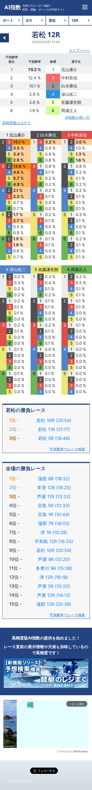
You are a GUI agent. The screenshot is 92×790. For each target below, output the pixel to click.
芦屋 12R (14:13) (54, 595)
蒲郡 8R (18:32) (54, 478)
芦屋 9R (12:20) (54, 559)
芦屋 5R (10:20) (54, 586)
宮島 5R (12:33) (54, 505)
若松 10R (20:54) (53, 420)
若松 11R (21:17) (54, 429)
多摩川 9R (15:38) (54, 568)
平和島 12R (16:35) (54, 541)
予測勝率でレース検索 (67, 449)
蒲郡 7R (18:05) (54, 523)
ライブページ (79, 50)
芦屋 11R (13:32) (54, 496)
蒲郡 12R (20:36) (53, 604)
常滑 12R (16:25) (54, 487)
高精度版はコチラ (16, 123)
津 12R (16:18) (54, 577)
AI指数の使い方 (77, 117)
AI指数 (12, 7)
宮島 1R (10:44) (54, 514)
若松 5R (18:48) (54, 438)
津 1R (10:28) (53, 532)
